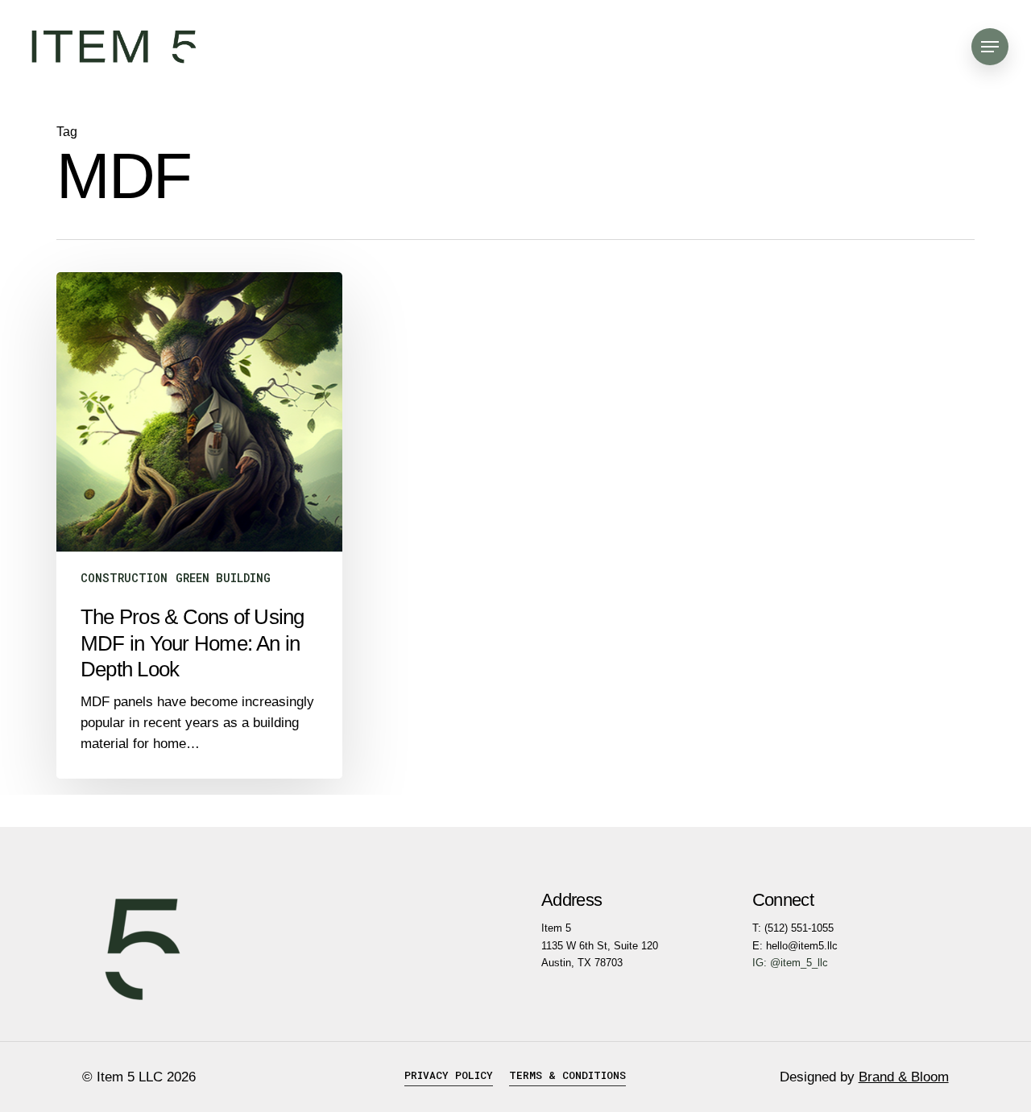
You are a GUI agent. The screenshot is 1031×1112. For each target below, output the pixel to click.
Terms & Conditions (567, 1075)
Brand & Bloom (904, 1077)
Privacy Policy (448, 1075)
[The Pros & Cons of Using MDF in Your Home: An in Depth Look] (199, 525)
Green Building (223, 577)
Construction (124, 577)
